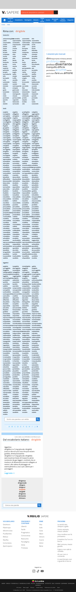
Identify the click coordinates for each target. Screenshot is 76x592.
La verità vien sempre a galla (62, 525)
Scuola (48, 20)
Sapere (13, 12)
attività (69, 59)
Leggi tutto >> (9, 473)
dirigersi (22, 487)
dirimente (22, 496)
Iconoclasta (7, 543)
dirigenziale (22, 483)
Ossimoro (6, 524)
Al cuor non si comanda (62, 555)
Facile (23, 529)
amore (68, 73)
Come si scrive (42, 20)
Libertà (23, 526)
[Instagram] (34, 571)
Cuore (41, 540)
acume (60, 69)
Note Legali (26, 587)
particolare (50, 73)
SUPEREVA (38, 585)
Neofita (5, 540)
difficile (61, 67)
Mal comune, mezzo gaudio (64, 545)
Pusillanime (7, 534)
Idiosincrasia (7, 531)
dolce (62, 61)
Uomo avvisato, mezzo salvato (63, 530)
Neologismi (28, 20)
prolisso (50, 64)
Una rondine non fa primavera (64, 535)
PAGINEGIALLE (15, 583)
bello (61, 73)
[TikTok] (38, 571)
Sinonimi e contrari (10, 20)
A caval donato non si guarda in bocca (64, 560)
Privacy (32, 587)
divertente (63, 64)
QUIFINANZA (64, 583)
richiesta (63, 59)
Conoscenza (25, 535)
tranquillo (51, 67)
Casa (41, 531)
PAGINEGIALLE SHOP (24, 583)
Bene (41, 546)
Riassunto (25, 539)
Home (4, 20)
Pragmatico (25, 532)
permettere (50, 70)
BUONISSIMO (71, 583)
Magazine (70, 20)
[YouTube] (42, 571)
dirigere (22, 485)
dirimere (22, 498)
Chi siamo (18, 587)
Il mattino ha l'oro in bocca (65, 540)
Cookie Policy (39, 587)
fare (57, 73)
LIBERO (3, 583)
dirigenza (22, 481)
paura (48, 76)
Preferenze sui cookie (50, 587)
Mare (41, 534)
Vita (40, 524)
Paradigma (25, 542)
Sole (40, 528)
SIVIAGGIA (57, 583)
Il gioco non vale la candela (64, 550)
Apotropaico (7, 546)
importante (55, 59)
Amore (41, 537)
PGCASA (33, 583)
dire (48, 58)
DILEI (53, 583)
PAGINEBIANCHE (40, 583)
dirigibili (22, 492)
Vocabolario (19, 20)
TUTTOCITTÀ (48, 583)
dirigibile (22, 489)
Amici (41, 543)
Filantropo (7, 528)
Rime (8, 25)
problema (53, 61)
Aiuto (58, 587)
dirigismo (22, 494)
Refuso (5, 537)
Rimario (35, 20)
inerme (69, 70)
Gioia (23, 545)
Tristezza (24, 548)
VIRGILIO (8, 583)
